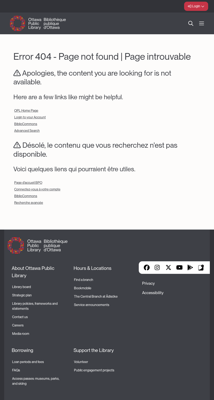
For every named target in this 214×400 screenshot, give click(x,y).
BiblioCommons (25, 124)
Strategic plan (22, 295)
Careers (18, 325)
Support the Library (94, 350)
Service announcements (91, 305)
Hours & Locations (92, 268)
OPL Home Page (26, 111)
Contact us (20, 317)
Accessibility (152, 292)
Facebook (147, 267)
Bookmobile (82, 288)
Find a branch (83, 280)
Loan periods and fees (28, 362)
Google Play (190, 267)
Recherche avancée (28, 203)
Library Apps (201, 267)
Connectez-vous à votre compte (37, 189)
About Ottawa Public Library (33, 271)
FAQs (16, 370)
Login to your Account (30, 117)
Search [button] (191, 23)
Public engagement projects (94, 370)
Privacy (148, 283)
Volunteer (81, 362)
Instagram (157, 267)
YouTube (179, 267)
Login (196, 6)
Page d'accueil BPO (28, 183)
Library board (21, 287)
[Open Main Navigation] (201, 23)
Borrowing (22, 350)
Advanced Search (27, 131)
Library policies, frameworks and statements (35, 306)
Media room (20, 334)
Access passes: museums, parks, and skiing (36, 381)
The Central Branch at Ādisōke (96, 296)
